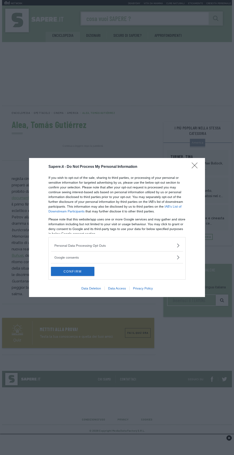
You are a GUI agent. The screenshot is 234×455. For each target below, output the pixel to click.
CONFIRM (73, 271)
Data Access (117, 288)
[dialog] (117, 227)
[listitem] (117, 245)
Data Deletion (91, 288)
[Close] (196, 167)
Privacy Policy (143, 288)
